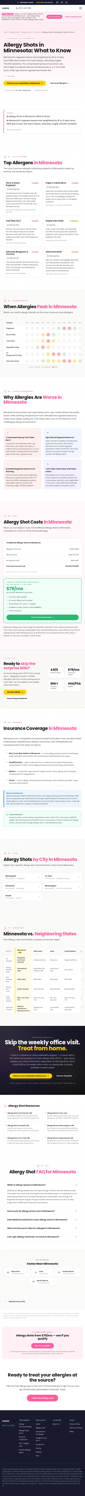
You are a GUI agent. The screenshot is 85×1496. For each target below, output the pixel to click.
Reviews (39, 1452)
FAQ (37, 1456)
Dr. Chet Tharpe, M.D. (23, 90)
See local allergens (58, 83)
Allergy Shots (26, 32)
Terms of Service (76, 1428)
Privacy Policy (75, 1424)
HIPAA (72, 1431)
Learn (6, 32)
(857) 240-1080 (23, 8)
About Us (56, 1424)
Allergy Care (14, 32)
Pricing (38, 1448)
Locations (37, 32)
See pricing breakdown (17, 698)
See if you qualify (42, 1345)
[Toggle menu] (80, 8)
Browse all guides (64, 1076)
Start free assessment (41, 617)
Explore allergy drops (73, 17)
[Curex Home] (7, 8)
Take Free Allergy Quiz (42, 1398)
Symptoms (40, 1444)
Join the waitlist (54, 17)
